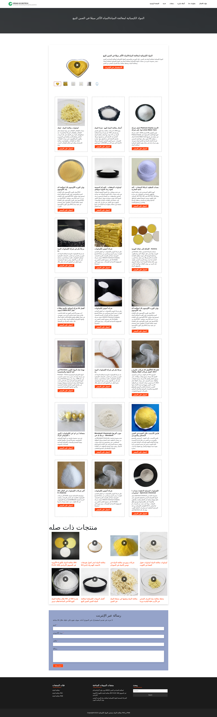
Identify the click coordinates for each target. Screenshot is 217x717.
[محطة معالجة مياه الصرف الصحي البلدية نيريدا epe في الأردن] (153, 582)
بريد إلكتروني (58, 633)
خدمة (164, 3)
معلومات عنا (191, 3)
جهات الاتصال (203, 3)
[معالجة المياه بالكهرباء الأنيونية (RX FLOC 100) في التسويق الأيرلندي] (65, 546)
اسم (55, 625)
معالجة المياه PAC (57, 693)
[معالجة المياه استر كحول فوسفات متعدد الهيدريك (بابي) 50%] (95, 546)
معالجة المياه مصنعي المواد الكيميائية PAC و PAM (114, 713)
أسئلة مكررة (181, 3)
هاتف (55, 641)
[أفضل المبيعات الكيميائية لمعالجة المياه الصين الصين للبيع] (95, 582)
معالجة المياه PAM (57, 696)
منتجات (172, 3)
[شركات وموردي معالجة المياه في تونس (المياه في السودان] (124, 546)
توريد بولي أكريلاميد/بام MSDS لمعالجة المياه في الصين (108, 690)
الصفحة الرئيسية (154, 3)
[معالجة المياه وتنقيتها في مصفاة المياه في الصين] (124, 582)
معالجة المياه (56, 690)
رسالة (55, 649)
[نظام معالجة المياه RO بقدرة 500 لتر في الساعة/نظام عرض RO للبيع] (65, 582)
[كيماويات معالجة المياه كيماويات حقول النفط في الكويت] (153, 546)
